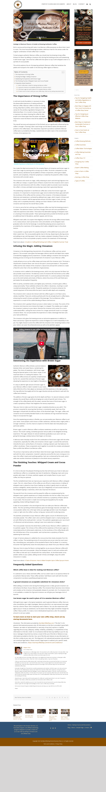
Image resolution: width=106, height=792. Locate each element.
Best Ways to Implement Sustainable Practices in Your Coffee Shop (82, 124)
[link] (16, 140)
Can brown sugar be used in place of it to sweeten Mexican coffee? (34, 89)
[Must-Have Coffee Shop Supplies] (41, 710)
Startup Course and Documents (81, 725)
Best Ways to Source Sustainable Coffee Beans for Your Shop (17, 718)
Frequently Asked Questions (23, 83)
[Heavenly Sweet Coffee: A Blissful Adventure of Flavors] (65, 710)
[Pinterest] (55, 728)
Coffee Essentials (80, 145)
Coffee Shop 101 (80, 158)
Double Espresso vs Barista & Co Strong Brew (32, 140)
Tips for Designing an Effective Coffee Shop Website (81, 116)
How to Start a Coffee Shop (82, 172)
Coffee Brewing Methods (83, 141)
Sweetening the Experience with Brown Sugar (28, 79)
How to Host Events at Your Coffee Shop (82, 131)
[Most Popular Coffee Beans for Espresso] (29, 710)
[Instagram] (53, 728)
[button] (90, 4)
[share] (55, 139)
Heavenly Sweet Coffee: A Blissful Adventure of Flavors (65, 718)
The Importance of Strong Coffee (24, 75)
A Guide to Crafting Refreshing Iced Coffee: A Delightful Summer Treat (46, 242)
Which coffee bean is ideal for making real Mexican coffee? (32, 85)
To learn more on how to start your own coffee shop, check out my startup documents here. (41, 91)
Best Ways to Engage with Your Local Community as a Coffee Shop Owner (83, 108)
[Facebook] (50, 728)
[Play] (63, 152)
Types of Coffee (80, 181)
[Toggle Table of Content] (62, 72)
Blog (69, 728)
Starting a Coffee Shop (82, 177)
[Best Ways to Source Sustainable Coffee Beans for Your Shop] (17, 710)
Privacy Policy (59, 744)
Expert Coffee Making (82, 168)
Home (69, 725)
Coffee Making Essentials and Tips (83, 153)
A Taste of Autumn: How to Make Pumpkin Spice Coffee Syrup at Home (47, 561)
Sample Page (79, 728)
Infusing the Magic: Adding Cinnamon (25, 77)
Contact (87, 728)
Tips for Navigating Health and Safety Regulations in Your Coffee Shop (83, 100)
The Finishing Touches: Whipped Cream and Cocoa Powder (31, 81)
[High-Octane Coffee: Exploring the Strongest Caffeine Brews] (53, 710)
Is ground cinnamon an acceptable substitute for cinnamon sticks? (34, 88)
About (73, 728)
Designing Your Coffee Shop (82, 163)
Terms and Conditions (49, 744)
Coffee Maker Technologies (83, 149)
